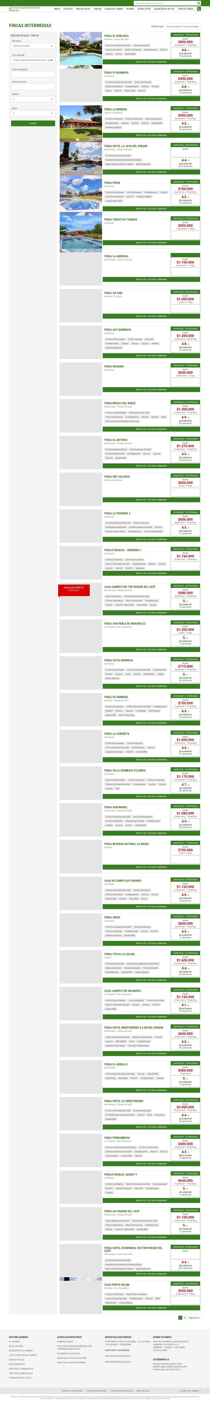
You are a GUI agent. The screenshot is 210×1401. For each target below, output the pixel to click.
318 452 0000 (129, 1341)
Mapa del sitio (143, 1391)
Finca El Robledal (116, 36)
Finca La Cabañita (116, 733)
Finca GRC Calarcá (117, 476)
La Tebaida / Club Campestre (118, 627)
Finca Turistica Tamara (120, 219)
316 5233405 (111, 1344)
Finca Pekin (112, 182)
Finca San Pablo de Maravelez (125, 623)
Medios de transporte (21, 1369)
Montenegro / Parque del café (118, 149)
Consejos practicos (20, 1378)
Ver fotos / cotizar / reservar (151, 62)
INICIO (57, 8)
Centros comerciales (20, 1373)
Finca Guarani (114, 366)
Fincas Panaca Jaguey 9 (120, 1174)
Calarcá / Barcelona (113, 113)
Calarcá (107, 957)
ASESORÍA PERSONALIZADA (118, 1362)
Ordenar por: (157, 26)
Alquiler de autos (164, 8)
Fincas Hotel (83, 8)
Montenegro (110, 1067)
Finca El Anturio (115, 440)
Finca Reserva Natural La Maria (126, 844)
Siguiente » (194, 1317)
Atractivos (144, 8)
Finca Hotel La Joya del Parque (125, 146)
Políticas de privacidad (96, 1391)
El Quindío (14, 1341)
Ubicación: (16, 41)
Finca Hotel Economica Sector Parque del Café (133, 1249)
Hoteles (68, 8)
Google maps (160, 1350)
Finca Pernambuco (117, 1137)
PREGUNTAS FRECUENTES (117, 1356)
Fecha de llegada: (20, 69)
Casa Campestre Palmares (122, 991)
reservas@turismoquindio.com (170, 1366)
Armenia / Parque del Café (116, 39)
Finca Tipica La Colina (119, 954)
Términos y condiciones (72, 1391)
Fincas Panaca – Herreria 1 (123, 550)
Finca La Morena (115, 109)
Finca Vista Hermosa (118, 660)
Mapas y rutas (16, 1360)
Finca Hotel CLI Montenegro (123, 1101)
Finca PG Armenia (116, 697)
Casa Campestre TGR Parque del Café (129, 587)
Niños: (15, 108)
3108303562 (125, 1344)
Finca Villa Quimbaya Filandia (125, 770)
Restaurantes (17, 1364)
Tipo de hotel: (18, 55)
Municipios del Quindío (21, 1350)
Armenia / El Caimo (113, 296)
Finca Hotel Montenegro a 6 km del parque (133, 1027)
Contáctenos (185, 8)
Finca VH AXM (113, 293)
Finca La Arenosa (116, 256)
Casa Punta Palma (117, 1284)
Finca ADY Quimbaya (117, 329)
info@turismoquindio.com (167, 1364)
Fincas (97, 8)
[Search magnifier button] (198, 3)
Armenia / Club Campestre (116, 1288)
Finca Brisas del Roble (120, 403)
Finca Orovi (112, 917)
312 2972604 (144, 1341)
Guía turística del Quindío (23, 1355)
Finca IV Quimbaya (116, 72)
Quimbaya (109, 76)
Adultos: (16, 94)
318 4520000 (123, 1350)
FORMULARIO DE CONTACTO (167, 1369)
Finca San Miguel (116, 807)
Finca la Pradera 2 (117, 513)
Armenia (108, 847)
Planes (130, 8)
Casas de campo (114, 8)
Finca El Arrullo (115, 1064)
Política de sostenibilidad (121, 1391)
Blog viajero (16, 1346)
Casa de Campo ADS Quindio (122, 880)
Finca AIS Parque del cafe (121, 1211)
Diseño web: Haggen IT (190, 1391)
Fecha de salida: (19, 82)
